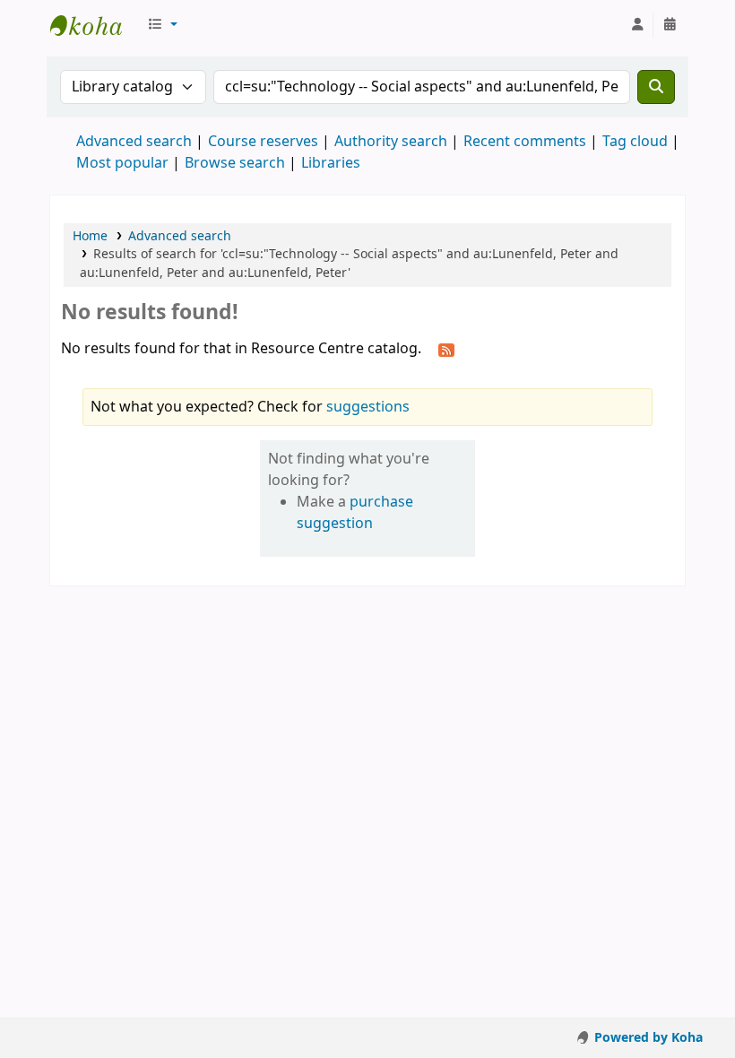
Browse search (235, 163)
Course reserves (263, 141)
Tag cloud (635, 141)
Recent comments (524, 141)
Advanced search (134, 141)
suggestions (368, 407)
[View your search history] (669, 25)
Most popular (122, 163)
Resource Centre (95, 25)
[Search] (656, 87)
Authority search (390, 141)
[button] (162, 25)
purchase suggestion (355, 512)
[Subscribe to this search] (446, 350)
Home (90, 236)
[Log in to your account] (637, 25)
